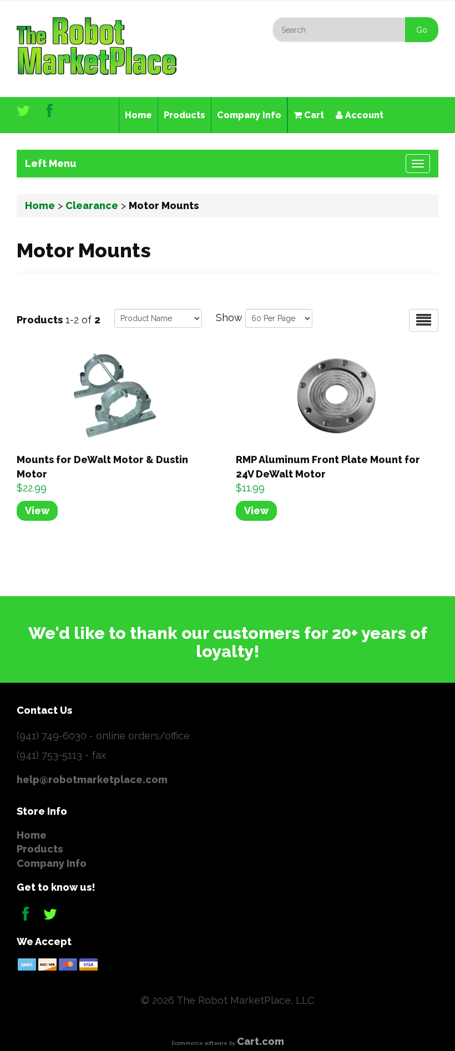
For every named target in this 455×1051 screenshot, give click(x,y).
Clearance (91, 205)
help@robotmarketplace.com (92, 779)
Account (363, 115)
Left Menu (51, 163)
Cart (313, 115)
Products (184, 115)
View (37, 510)
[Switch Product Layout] (423, 320)
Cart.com (260, 1041)
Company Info (249, 115)
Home (138, 115)
